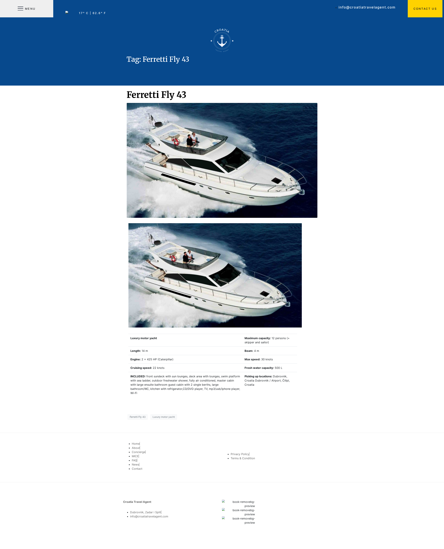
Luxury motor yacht (164, 416)
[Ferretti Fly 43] (222, 160)
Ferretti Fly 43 (156, 94)
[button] (425, 8)
